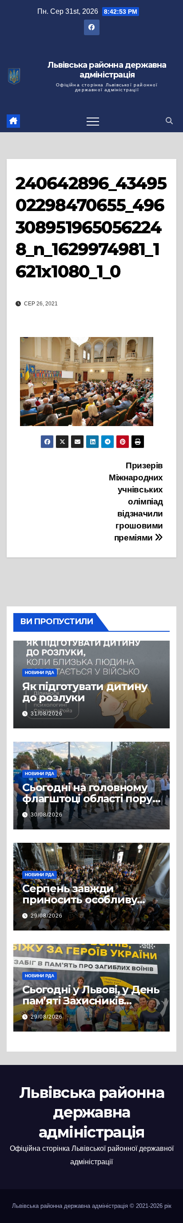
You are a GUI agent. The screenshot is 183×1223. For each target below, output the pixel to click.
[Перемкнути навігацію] (93, 121)
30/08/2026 (47, 815)
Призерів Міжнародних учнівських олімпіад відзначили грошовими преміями (136, 501)
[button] (169, 121)
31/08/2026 (47, 714)
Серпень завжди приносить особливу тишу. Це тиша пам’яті (83, 899)
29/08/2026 (47, 916)
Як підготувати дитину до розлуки (84, 692)
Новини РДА (39, 672)
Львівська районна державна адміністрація (107, 70)
